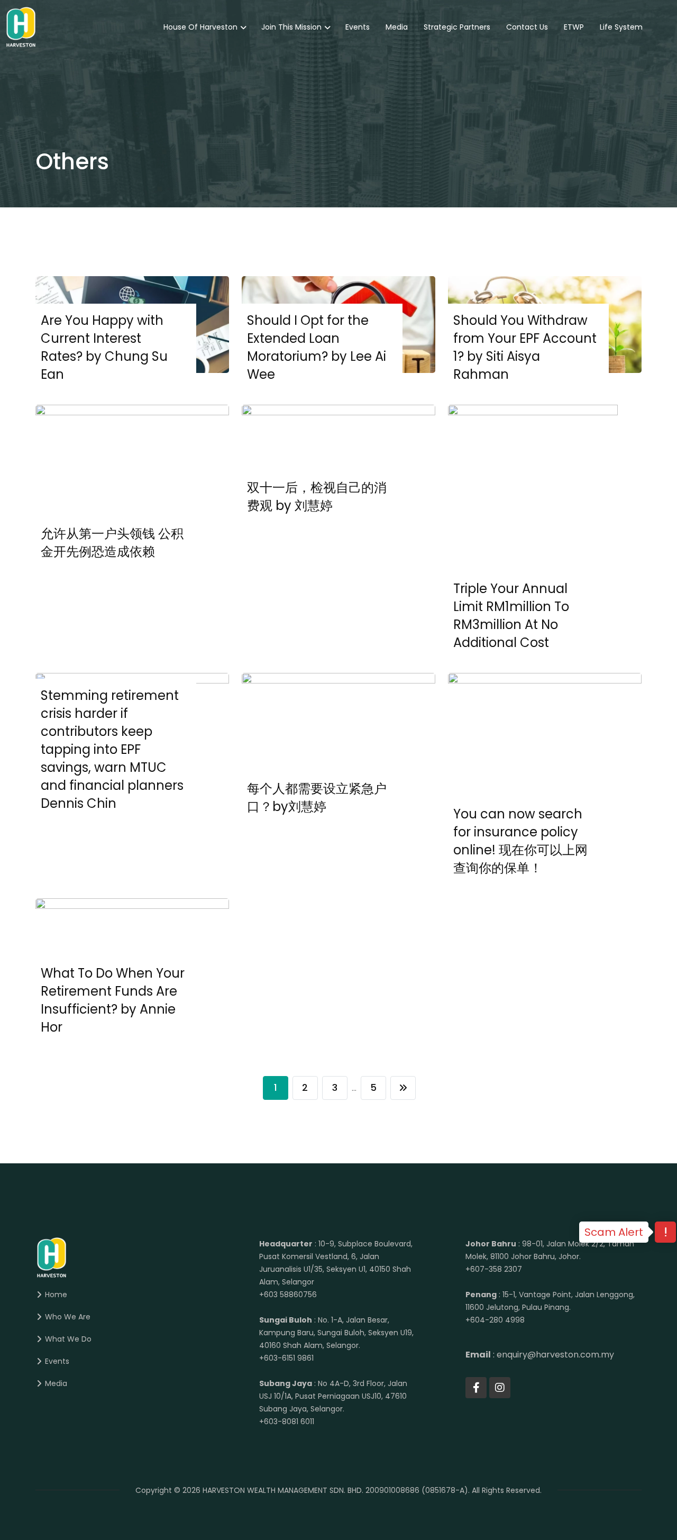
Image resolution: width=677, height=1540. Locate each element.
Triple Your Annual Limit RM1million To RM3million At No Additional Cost (511, 615)
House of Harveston (200, 27)
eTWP (574, 27)
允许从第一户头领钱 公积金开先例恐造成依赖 (112, 542)
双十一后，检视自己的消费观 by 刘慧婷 (317, 496)
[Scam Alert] (665, 1233)
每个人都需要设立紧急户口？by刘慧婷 (317, 797)
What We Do (68, 1339)
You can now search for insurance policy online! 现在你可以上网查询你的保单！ (520, 841)
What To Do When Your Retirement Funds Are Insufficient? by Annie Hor (113, 1000)
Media (397, 27)
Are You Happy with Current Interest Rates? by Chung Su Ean (104, 347)
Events (357, 27)
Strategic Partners (457, 27)
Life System (621, 27)
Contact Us (527, 27)
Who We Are (67, 1316)
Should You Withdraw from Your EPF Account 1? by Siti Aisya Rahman (525, 347)
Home (56, 1294)
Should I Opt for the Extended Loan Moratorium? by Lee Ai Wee (316, 347)
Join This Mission (291, 27)
